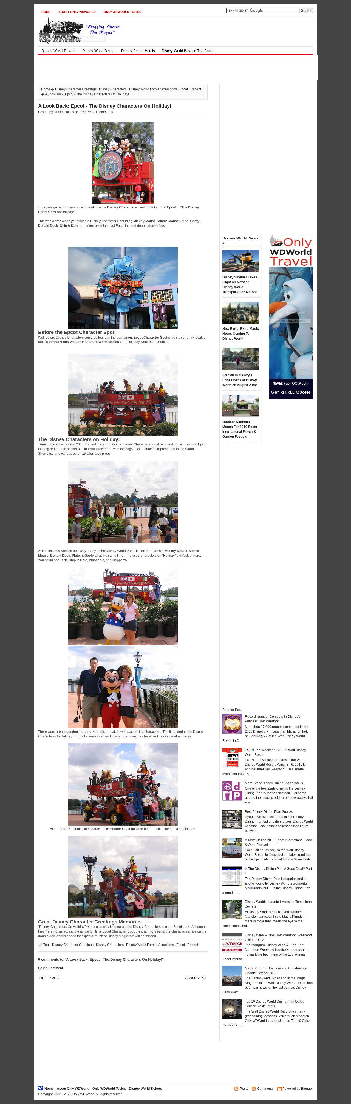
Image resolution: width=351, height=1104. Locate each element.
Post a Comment (50, 968)
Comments (265, 1089)
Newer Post (195, 978)
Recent (195, 89)
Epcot (183, 89)
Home (45, 11)
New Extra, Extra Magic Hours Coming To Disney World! (240, 334)
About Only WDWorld (77, 11)
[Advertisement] (171, 67)
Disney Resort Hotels (138, 51)
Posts (244, 1089)
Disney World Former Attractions (153, 89)
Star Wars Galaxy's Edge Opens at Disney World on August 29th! (239, 380)
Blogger (307, 1089)
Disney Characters (113, 89)
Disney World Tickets (58, 51)
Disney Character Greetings (76, 89)
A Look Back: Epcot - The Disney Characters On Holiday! (104, 106)
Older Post (50, 978)
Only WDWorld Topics (122, 11)
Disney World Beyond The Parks (188, 51)
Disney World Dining (98, 51)
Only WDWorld (83, 1094)
